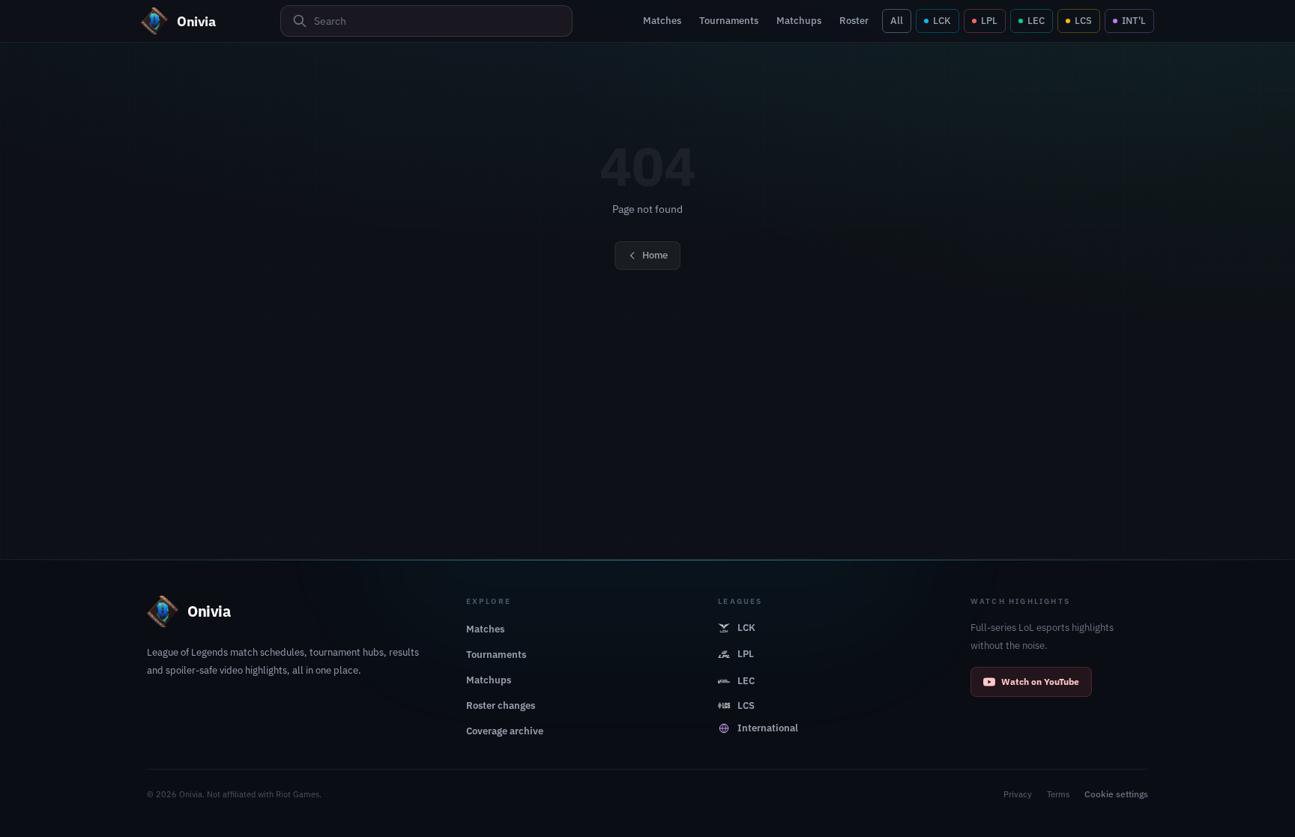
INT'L (1134, 20)
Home (655, 255)
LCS (1083, 20)
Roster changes (500, 705)
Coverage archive (504, 731)
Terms (1058, 794)
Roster (854, 20)
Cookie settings (1116, 794)
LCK (942, 20)
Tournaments (728, 20)
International (767, 728)
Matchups (798, 20)
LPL (989, 20)
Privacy (1017, 794)
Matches (662, 20)
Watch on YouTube (1040, 681)
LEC (1036, 20)
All (896, 20)
